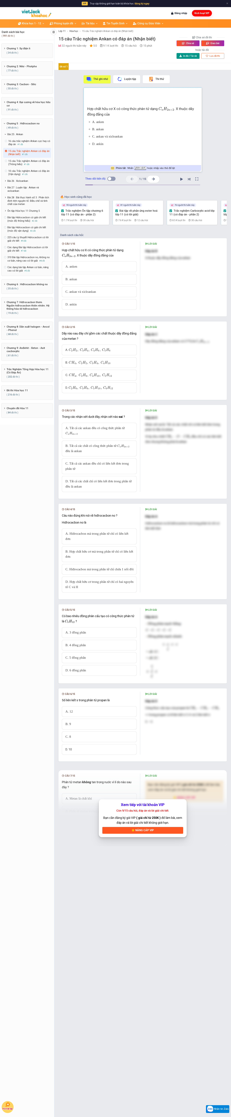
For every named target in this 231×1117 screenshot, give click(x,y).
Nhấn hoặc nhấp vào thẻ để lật (145, 168)
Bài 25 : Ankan (15, 134)
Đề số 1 (64, 66)
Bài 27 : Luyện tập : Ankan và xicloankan (23, 189)
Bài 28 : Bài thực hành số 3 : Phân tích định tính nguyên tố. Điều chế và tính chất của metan (28, 201)
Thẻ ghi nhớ (100, 79)
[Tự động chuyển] (181, 179)
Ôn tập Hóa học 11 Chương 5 (23, 210)
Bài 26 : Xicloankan (17, 180)
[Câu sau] (153, 179)
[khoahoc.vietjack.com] (36, 13)
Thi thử (159, 79)
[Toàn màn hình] (196, 179)
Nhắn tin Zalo (221, 1108)
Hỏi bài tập (7, 1109)
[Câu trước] (132, 179)
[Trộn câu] (189, 179)
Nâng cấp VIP (144, 830)
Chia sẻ (190, 43)
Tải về (190, 56)
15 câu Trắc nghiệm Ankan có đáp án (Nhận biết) (107, 31)
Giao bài (215, 43)
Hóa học (74, 31)
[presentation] (166, 109)
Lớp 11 (62, 31)
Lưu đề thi (214, 56)
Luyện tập (130, 79)
